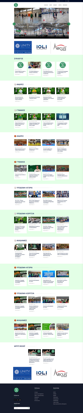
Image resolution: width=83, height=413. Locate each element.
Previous (14, 24)
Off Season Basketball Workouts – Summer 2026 (48, 334)
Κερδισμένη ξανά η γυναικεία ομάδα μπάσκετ (62, 175)
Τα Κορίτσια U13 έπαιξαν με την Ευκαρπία (62, 307)
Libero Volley (56, 402)
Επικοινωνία (37, 400)
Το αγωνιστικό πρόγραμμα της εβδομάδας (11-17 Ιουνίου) (62, 72)
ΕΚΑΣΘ (54, 395)
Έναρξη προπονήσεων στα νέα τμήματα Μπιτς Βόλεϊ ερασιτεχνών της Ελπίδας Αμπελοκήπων (34, 360)
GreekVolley (55, 400)
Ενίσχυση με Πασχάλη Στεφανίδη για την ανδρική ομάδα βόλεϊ (48, 98)
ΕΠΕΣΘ (54, 393)
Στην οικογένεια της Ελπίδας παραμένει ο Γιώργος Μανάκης (19, 98)
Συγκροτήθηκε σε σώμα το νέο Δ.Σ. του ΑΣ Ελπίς (20, 72)
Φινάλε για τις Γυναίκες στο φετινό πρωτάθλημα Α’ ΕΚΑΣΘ (48, 176)
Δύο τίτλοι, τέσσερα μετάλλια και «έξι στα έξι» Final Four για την (20, 201)
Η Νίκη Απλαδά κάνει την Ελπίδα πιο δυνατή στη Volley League (20, 124)
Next (68, 24)
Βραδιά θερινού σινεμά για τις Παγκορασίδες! (34, 227)
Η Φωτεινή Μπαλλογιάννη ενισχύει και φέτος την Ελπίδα (48, 124)
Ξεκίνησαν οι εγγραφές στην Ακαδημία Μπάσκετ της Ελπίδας (20, 281)
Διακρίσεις (37, 397)
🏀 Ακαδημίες (19, 28)
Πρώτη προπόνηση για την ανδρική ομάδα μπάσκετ (20, 149)
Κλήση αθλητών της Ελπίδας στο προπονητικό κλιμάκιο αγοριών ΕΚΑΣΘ (48, 281)
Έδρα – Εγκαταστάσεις (39, 395)
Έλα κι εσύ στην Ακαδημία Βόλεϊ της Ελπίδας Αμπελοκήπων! (34, 254)
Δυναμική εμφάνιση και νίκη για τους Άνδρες (47, 149)
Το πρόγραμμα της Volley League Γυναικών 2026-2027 (62, 124)
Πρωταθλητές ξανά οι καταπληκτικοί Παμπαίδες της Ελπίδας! (48, 201)
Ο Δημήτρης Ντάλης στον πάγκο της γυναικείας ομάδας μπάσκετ (34, 176)
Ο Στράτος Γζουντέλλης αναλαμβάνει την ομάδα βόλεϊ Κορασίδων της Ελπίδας (20, 228)
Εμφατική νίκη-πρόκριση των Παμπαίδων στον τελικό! (62, 201)
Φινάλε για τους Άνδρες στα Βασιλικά (33, 149)
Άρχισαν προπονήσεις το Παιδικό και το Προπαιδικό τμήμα (39, 32)
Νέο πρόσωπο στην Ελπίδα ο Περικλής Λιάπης (34, 98)
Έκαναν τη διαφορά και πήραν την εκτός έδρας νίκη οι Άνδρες (62, 150)
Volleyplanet (55, 398)
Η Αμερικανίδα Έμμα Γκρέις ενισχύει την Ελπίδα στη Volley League (34, 124)
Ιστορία (36, 392)
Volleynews (55, 397)
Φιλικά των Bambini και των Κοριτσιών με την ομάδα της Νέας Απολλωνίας (33, 308)
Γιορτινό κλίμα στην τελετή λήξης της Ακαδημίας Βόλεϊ (62, 254)
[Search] (28, 408)
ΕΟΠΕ (54, 392)
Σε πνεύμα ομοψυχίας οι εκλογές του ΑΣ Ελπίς (34, 72)
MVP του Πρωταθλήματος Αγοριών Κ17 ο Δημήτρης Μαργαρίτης (34, 201)
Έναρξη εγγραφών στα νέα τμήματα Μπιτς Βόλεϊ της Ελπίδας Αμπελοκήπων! (48, 360)
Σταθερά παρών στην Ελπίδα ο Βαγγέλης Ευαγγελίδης (61, 98)
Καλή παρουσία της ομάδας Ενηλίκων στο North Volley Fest (47, 254)
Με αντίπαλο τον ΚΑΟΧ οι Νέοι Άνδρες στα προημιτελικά (62, 281)
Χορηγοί (36, 398)
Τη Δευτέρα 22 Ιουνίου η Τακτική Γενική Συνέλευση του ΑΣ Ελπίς (48, 72)
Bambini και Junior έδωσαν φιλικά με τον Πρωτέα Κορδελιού (62, 334)
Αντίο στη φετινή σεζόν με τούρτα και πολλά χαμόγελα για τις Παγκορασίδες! (62, 228)
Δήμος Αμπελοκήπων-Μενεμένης (60, 403)
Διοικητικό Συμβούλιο (39, 393)
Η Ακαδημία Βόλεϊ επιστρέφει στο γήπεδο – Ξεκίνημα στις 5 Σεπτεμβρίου (20, 255)
